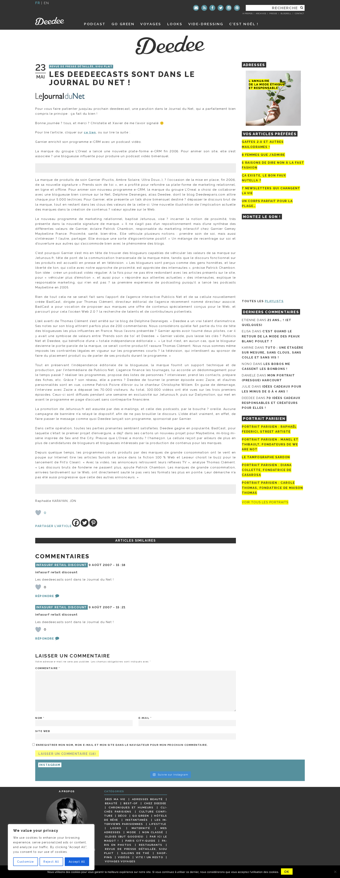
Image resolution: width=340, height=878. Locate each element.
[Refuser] (335, 872)
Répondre (44, 596)
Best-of (131, 803)
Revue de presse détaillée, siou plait (81, 66)
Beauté (111, 803)
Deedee (55, 21)
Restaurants (150, 844)
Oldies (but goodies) (124, 836)
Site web (42, 731)
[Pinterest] (237, 8)
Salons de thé (135, 853)
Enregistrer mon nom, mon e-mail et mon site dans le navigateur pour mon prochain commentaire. (122, 744)
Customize (25, 861)
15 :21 (121, 607)
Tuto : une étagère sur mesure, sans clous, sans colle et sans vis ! (272, 352)
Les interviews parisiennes (135, 821)
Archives (261, 14)
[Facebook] (212, 8)
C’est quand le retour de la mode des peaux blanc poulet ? (271, 336)
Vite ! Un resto (149, 857)
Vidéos (124, 857)
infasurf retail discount (61, 565)
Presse (273, 14)
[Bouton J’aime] (38, 513)
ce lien (90, 132)
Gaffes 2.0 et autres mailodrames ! (263, 144)
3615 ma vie (115, 799)
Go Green (140, 815)
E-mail (145, 717)
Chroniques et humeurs (131, 807)
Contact (299, 14)
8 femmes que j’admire (263, 155)
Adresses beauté (147, 799)
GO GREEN (123, 24)
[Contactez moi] (196, 8)
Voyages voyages (120, 861)
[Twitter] (221, 8)
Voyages (150, 24)
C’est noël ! (244, 24)
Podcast (95, 24)
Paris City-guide (140, 840)
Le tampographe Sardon (266, 457)
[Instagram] (229, 8)
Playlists (274, 301)
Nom (39, 717)
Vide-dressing (205, 24)
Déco (122, 815)
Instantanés (136, 819)
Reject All (51, 861)
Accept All (77, 861)
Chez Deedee (155, 803)
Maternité (141, 828)
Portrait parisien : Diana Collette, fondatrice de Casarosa (267, 470)
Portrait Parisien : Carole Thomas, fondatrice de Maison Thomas (272, 488)
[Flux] (204, 8)
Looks (175, 24)
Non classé (152, 832)
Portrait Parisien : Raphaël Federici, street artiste (269, 429)
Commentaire (47, 668)
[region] (51, 847)
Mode (131, 832)
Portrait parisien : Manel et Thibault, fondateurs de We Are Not (270, 444)
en (46, 3)
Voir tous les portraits (265, 502)
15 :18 (121, 565)
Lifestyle (157, 823)
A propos (248, 14)
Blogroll (286, 14)
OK (286, 872)
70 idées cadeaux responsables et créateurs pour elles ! (271, 403)
